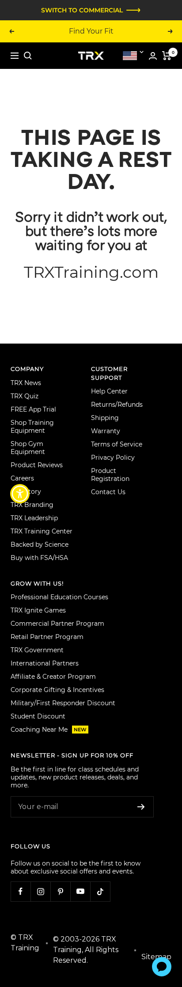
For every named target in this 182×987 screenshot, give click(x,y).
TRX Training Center (41, 531)
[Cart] (166, 55)
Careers (22, 478)
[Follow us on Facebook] (20, 891)
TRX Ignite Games (38, 610)
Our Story (26, 491)
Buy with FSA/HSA (39, 558)
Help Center (109, 391)
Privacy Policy (113, 457)
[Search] (28, 56)
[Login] (153, 56)
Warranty (105, 431)
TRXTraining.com (91, 272)
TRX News (26, 383)
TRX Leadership (34, 518)
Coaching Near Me (49, 730)
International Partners (45, 663)
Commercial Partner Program (57, 624)
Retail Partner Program (47, 637)
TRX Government (37, 650)
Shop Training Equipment (32, 427)
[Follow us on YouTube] (80, 891)
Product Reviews (37, 465)
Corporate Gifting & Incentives (57, 690)
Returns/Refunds (117, 404)
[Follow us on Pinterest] (60, 891)
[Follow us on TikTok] (100, 891)
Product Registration (110, 475)
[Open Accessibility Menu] (20, 493)
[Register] (141, 807)
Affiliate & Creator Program (53, 677)
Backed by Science (39, 544)
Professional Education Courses (59, 597)
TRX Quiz (24, 396)
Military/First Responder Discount (63, 703)
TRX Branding (32, 505)
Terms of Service (116, 444)
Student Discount (38, 716)
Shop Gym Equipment (28, 448)
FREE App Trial (33, 409)
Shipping (105, 418)
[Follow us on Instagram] (40, 891)
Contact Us (108, 492)
